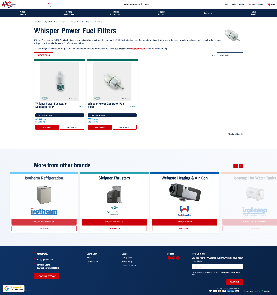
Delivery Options (92, 261)
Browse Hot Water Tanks (209, 221)
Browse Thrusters (68, 221)
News (234, 4)
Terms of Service (235, 272)
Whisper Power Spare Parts (62, 22)
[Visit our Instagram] (173, 258)
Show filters (44, 55)
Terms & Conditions (129, 265)
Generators (208, 13)
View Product (47, 127)
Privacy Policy (127, 257)
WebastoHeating (23, 13)
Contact (242, 4)
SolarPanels (253, 13)
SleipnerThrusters (161, 13)
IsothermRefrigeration (115, 13)
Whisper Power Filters (78, 22)
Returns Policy (127, 261)
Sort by (213, 55)
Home (36, 22)
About (225, 4)
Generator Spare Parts (45, 22)
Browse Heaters (138, 221)
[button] (13, 288)
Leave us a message (47, 276)
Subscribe (234, 281)
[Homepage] (9, 4)
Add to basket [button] (72, 127)
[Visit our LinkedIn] (178, 258)
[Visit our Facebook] (169, 258)
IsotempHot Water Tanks (69, 13)
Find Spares (68, 228)
